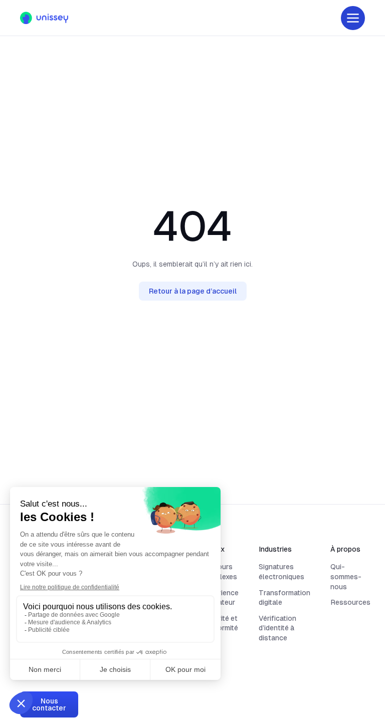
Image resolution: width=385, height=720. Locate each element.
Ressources (350, 602)
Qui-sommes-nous (345, 576)
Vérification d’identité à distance (277, 628)
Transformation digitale (284, 598)
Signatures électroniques (281, 572)
